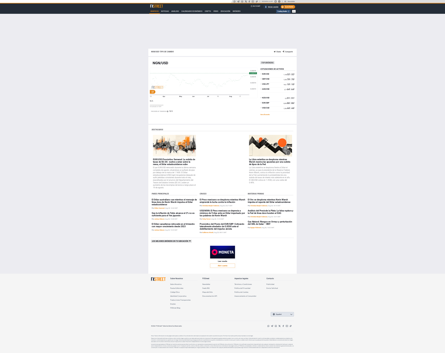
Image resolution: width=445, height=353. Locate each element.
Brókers (236, 11)
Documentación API (209, 296)
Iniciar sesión (273, 7)
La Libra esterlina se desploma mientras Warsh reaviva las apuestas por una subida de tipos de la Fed (269, 162)
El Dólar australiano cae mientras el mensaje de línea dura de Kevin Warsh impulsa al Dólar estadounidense (174, 202)
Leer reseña (222, 261)
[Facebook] (249, 1)
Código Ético (175, 292)
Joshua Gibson (159, 219)
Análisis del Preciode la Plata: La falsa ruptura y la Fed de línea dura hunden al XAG (270, 211)
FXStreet (153, 5)
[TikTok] (257, 1)
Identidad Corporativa (178, 296)
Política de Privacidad (242, 288)
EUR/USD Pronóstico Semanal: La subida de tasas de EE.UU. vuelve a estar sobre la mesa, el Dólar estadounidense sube (174, 162)
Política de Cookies (241, 292)
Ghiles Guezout (159, 208)
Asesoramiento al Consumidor (245, 296)
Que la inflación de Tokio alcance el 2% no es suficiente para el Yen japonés (173, 214)
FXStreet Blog (175, 308)
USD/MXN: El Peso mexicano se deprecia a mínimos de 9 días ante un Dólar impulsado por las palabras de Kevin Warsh (222, 213)
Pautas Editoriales (176, 288)
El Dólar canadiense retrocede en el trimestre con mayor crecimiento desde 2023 (173, 225)
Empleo (173, 304)
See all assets (265, 114)
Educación (225, 11)
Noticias (165, 11)
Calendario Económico (191, 11)
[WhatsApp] (234, 1)
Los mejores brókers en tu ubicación (170, 241)
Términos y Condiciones (243, 284)
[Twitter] (246, 1)
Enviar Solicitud (272, 288)
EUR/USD (265, 74)
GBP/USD (265, 79)
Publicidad (270, 284)
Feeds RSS (206, 288)
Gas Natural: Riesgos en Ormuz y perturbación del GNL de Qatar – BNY (270, 222)
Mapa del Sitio (207, 292)
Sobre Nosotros (176, 278)
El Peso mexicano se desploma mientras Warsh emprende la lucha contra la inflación (222, 200)
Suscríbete (289, 7)
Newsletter (291, 1)
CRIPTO (208, 11)
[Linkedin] (242, 1)
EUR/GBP (265, 103)
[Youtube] (253, 1)
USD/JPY (265, 84)
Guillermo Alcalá (207, 232)
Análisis (175, 11)
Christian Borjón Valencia (210, 206)
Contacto (270, 278)
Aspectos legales (241, 278)
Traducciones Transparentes (180, 300)
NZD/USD (265, 98)
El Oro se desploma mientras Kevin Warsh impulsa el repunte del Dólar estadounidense (269, 200)
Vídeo (215, 11)
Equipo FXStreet (255, 227)
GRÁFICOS (154, 11)
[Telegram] (238, 1)
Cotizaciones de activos (272, 69)
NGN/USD (160, 63)
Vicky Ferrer (206, 219)
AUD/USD (265, 89)
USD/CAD (265, 108)
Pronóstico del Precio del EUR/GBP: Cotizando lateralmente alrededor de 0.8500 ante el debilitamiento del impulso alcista (222, 226)
